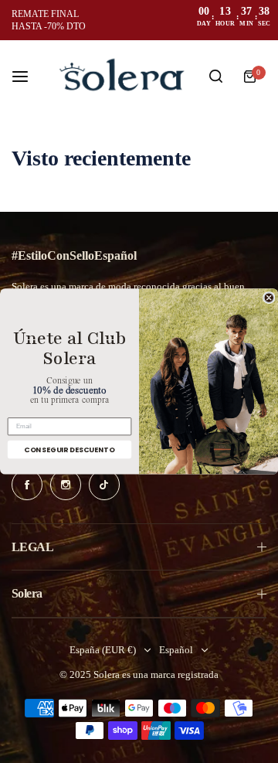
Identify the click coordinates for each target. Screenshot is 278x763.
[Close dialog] (269, 298)
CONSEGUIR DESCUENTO (69, 450)
